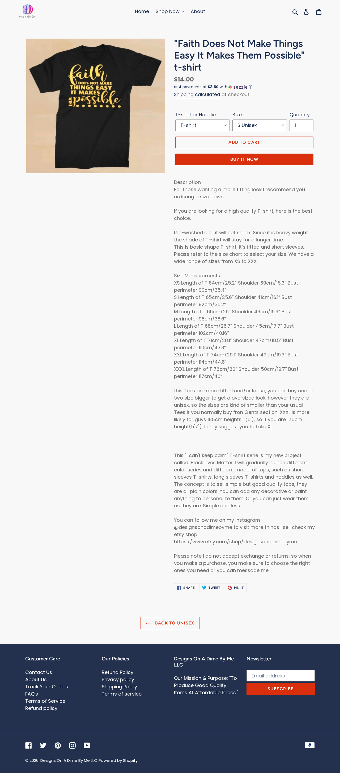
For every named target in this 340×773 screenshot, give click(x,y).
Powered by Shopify (118, 760)
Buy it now (244, 159)
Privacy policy (118, 679)
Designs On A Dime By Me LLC (68, 760)
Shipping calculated (197, 94)
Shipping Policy (119, 686)
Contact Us (38, 672)
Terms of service (122, 693)
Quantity (300, 114)
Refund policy (41, 708)
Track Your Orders (46, 686)
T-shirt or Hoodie (195, 114)
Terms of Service (45, 701)
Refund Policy (117, 672)
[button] (244, 87)
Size (237, 114)
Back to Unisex (174, 623)
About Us (36, 679)
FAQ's (31, 693)
